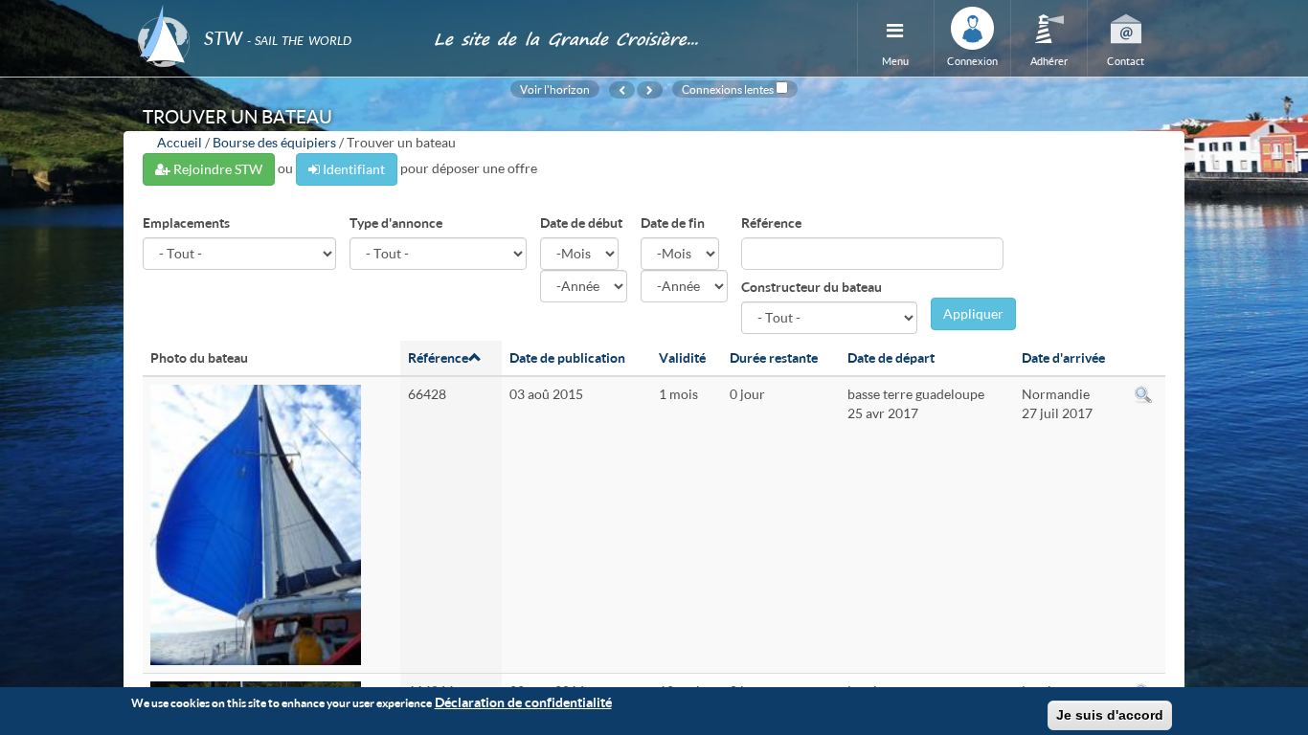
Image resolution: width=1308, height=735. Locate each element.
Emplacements (186, 222)
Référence (771, 222)
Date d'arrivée (1063, 357)
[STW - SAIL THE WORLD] (274, 12)
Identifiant (352, 169)
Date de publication (567, 357)
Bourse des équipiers (274, 142)
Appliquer (973, 313)
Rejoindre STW (216, 169)
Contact (1125, 61)
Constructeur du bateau (811, 286)
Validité (682, 357)
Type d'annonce (396, 222)
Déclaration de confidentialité (523, 702)
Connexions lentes (728, 89)
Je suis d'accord (1109, 715)
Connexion (972, 61)
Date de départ (891, 357)
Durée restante (774, 357)
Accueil (179, 142)
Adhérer (1049, 61)
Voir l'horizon (555, 89)
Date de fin (673, 222)
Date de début (581, 222)
